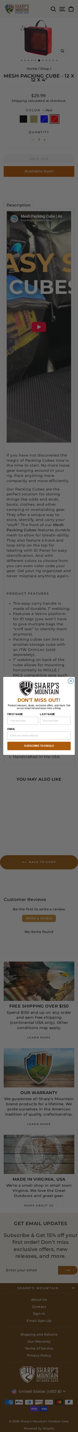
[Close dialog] (71, 681)
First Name (15, 714)
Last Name (47, 714)
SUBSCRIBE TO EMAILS (39, 746)
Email (11, 729)
